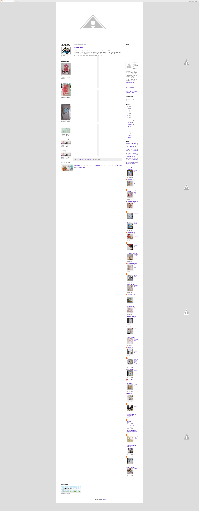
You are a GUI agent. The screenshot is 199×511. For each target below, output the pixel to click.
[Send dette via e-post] (93, 159)
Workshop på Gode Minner (132, 431)
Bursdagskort (130, 146)
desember (130, 119)
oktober (129, 122)
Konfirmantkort (130, 156)
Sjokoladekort (128, 159)
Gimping (135, 317)
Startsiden (98, 165)
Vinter (132, 163)
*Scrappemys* (130, 403)
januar (129, 137)
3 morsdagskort (135, 245)
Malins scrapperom (131, 430)
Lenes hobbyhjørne (131, 414)
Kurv (130, 158)
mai (129, 131)
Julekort (127, 154)
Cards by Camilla (131, 232)
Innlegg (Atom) (82, 167)
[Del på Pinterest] (99, 159)
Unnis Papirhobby (131, 337)
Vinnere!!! (129, 422)
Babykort (134, 143)
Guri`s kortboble (130, 179)
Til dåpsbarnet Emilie (136, 339)
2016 (128, 108)
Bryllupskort (128, 144)
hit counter (128, 100)
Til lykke (135, 468)
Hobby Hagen (130, 347)
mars (129, 133)
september (130, 124)
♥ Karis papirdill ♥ (131, 467)
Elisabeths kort (130, 169)
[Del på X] (96, 159)
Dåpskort (134, 149)
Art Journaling (128, 143)
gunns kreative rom (131, 358)
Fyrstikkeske (135, 150)
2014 (128, 111)
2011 (128, 117)
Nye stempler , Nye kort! (135, 449)
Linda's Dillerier (130, 243)
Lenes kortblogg (130, 456)
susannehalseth (130, 306)
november (130, 120)
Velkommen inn (130, 274)
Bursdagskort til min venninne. (136, 286)
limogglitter (129, 383)
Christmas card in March (136, 385)
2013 (128, 113)
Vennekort (128, 163)
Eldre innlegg (119, 165)
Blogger (104, 499)
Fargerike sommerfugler (135, 182)
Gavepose (130, 152)
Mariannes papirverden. (132, 263)
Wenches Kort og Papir (132, 222)
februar (129, 135)
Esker (127, 150)
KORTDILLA (130, 393)
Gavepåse (136, 152)
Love (135, 158)
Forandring (136, 213)
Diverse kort (128, 149)
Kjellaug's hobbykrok (132, 316)
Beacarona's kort (131, 369)
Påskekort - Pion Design (136, 266)
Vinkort (135, 328)
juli (129, 126)
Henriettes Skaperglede (132, 201)
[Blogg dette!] (95, 159)
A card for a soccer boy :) (135, 371)
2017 (128, 106)
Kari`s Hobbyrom (131, 284)
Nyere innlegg (77, 165)
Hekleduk (134, 153)
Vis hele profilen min (130, 82)
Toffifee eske (134, 162)
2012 (128, 115)
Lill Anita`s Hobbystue (132, 253)
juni (129, 130)
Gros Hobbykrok (130, 379)
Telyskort (133, 160)
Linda (135, 62)
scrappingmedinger (131, 425)
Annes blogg (130, 435)
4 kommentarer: (88, 159)
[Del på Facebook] (98, 159)
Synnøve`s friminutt (131, 212)
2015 (128, 110)
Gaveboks (78, 47)
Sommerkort (134, 159)
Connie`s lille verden (131, 327)
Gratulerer (129, 153)
